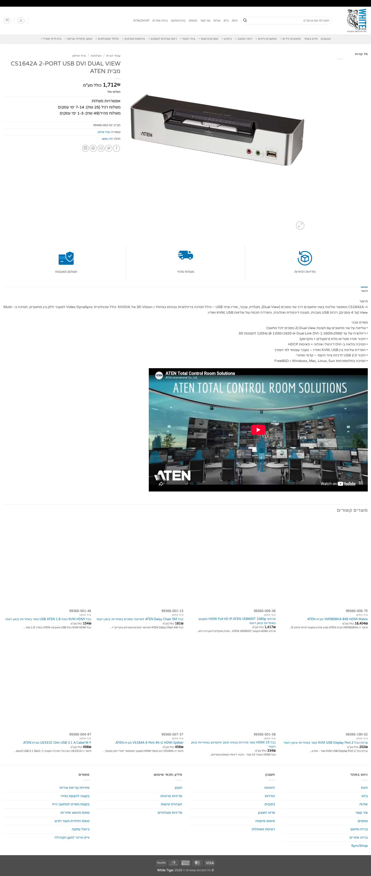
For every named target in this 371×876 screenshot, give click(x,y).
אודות (216, 20)
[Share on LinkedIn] (85, 148)
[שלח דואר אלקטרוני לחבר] (101, 148)
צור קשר (205, 20)
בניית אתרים (160, 20)
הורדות (270, 796)
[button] (21, 20)
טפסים (193, 20)
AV (111, 138)
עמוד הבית (113, 56)
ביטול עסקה (81, 829)
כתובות (270, 804)
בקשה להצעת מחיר (75, 796)
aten (105, 138)
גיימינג (228, 39)
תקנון (178, 788)
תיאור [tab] (364, 291)
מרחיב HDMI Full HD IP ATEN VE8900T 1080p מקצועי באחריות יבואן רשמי (237, 621)
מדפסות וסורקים (135, 39)
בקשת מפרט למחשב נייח (71, 804)
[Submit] (245, 20)
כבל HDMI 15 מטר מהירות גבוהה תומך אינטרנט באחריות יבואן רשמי (233, 744)
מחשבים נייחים (267, 39)
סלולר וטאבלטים (108, 39)
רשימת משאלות (263, 829)
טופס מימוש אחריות (75, 812)
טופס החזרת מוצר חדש (72, 821)
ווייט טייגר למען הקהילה (72, 837)
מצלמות (96, 56)
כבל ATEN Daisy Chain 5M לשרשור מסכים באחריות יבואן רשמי (139, 619)
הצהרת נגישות (171, 804)
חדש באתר (311, 39)
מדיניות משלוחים (170, 812)
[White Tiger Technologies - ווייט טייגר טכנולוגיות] (353, 21)
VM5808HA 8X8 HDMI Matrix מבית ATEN (337, 619)
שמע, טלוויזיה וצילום (79, 39)
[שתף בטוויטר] (108, 148)
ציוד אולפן (79, 56)
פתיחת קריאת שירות (74, 788)
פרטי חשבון (266, 812)
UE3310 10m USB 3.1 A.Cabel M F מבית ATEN (57, 743)
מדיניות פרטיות (171, 796)
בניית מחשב (178, 20)
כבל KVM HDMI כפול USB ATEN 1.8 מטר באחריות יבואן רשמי (48, 619)
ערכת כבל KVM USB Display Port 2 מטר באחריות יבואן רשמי (326, 743)
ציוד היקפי (188, 39)
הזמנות (269, 788)
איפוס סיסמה (265, 821)
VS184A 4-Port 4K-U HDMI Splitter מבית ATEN (149, 743)
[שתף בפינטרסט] (93, 148)
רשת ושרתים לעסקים (163, 39)
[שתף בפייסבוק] (116, 148)
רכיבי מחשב (244, 39)
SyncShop (141, 20)
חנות (234, 20)
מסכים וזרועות (209, 39)
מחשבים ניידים (292, 39)
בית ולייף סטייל (52, 39)
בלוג (226, 20)
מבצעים (326, 39)
